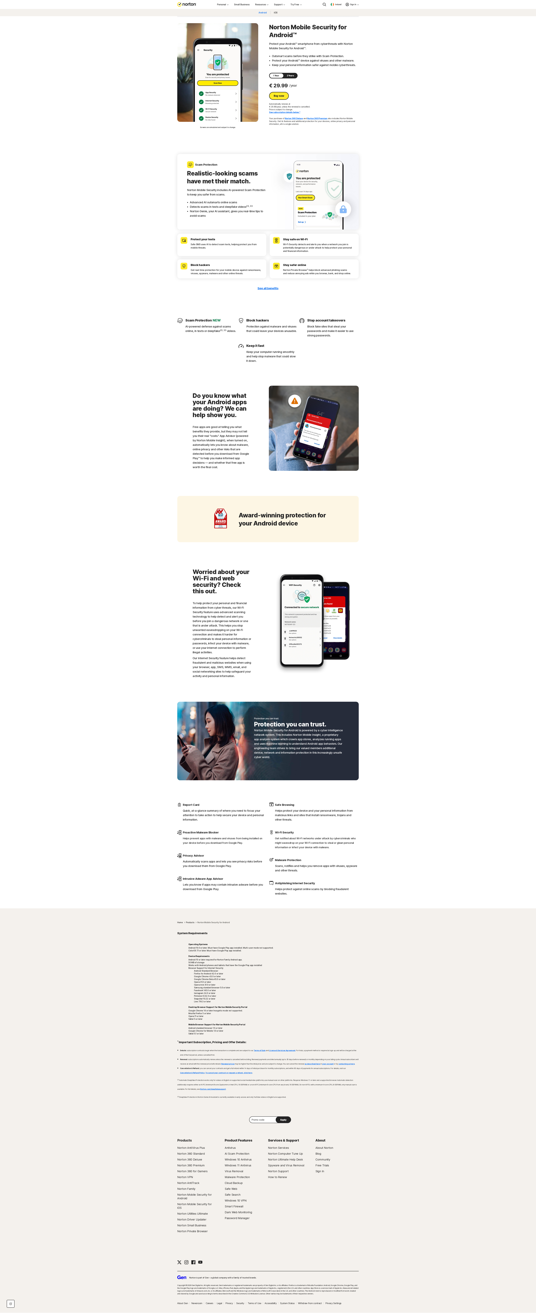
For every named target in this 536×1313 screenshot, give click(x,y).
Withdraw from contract (310, 1303)
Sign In (319, 1171)
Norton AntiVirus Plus (191, 1147)
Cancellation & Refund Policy (192, 1073)
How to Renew (277, 1177)
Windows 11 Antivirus (238, 1165)
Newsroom (196, 1303)
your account (327, 1064)
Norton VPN (185, 1177)
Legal (219, 1303)
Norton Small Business (191, 1225)
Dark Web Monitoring (238, 1212)
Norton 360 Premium (317, 118)
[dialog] (11, 1304)
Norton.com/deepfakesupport (213, 1089)
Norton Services (278, 1147)
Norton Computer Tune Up (285, 1153)
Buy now (279, 95)
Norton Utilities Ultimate (192, 1213)
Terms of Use (254, 1303)
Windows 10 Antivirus (238, 1159)
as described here (312, 1064)
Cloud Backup (234, 1183)
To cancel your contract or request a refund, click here (228, 1073)
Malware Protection (237, 1177)
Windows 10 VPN (236, 1200)
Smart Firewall (234, 1206)
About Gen (182, 1303)
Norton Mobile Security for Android (194, 1196)
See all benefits (268, 288)
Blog (318, 1153)
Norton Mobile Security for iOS (194, 1205)
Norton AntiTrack (188, 1183)
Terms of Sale (259, 1050)
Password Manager (237, 1218)
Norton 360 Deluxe (294, 118)
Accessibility (271, 1303)
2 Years (290, 75)
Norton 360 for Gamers (192, 1171)
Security (240, 1303)
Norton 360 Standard (191, 1153)
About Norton (324, 1147)
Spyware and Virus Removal (286, 1165)
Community (322, 1159)
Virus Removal (234, 1171)
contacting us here (346, 1064)
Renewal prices (227, 1064)
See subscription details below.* (284, 112)
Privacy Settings (333, 1303)
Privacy (229, 1303)
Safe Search (233, 1194)
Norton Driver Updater (191, 1219)
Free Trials (322, 1165)
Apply (283, 1119)
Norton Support (278, 1171)
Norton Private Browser (192, 1231)
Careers (209, 1303)
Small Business (242, 4)
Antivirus (230, 1147)
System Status (287, 1303)
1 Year (276, 75)
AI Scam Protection (237, 1153)
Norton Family (186, 1188)
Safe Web (231, 1188)
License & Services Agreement (282, 1050)
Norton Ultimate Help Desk (285, 1159)
